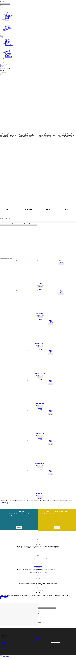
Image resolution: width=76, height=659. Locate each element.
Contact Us (35, 640)
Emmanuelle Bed (40, 493)
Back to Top (2, 655)
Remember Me (4, 72)
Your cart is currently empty (4, 64)
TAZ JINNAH (38, 578)
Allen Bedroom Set (40, 433)
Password (2, 70)
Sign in (1, 66)
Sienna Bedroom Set (40, 313)
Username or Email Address (5, 68)
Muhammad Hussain (38, 590)
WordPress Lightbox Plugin (4, 656)
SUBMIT (39, 622)
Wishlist (2, 65)
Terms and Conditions (37, 638)
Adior (38, 555)
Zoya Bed (40, 283)
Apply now (19, 527)
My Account (35, 639)
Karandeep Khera (38, 566)
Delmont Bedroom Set (40, 373)
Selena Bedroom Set (40, 403)
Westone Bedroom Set (40, 463)
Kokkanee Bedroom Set (40, 343)
